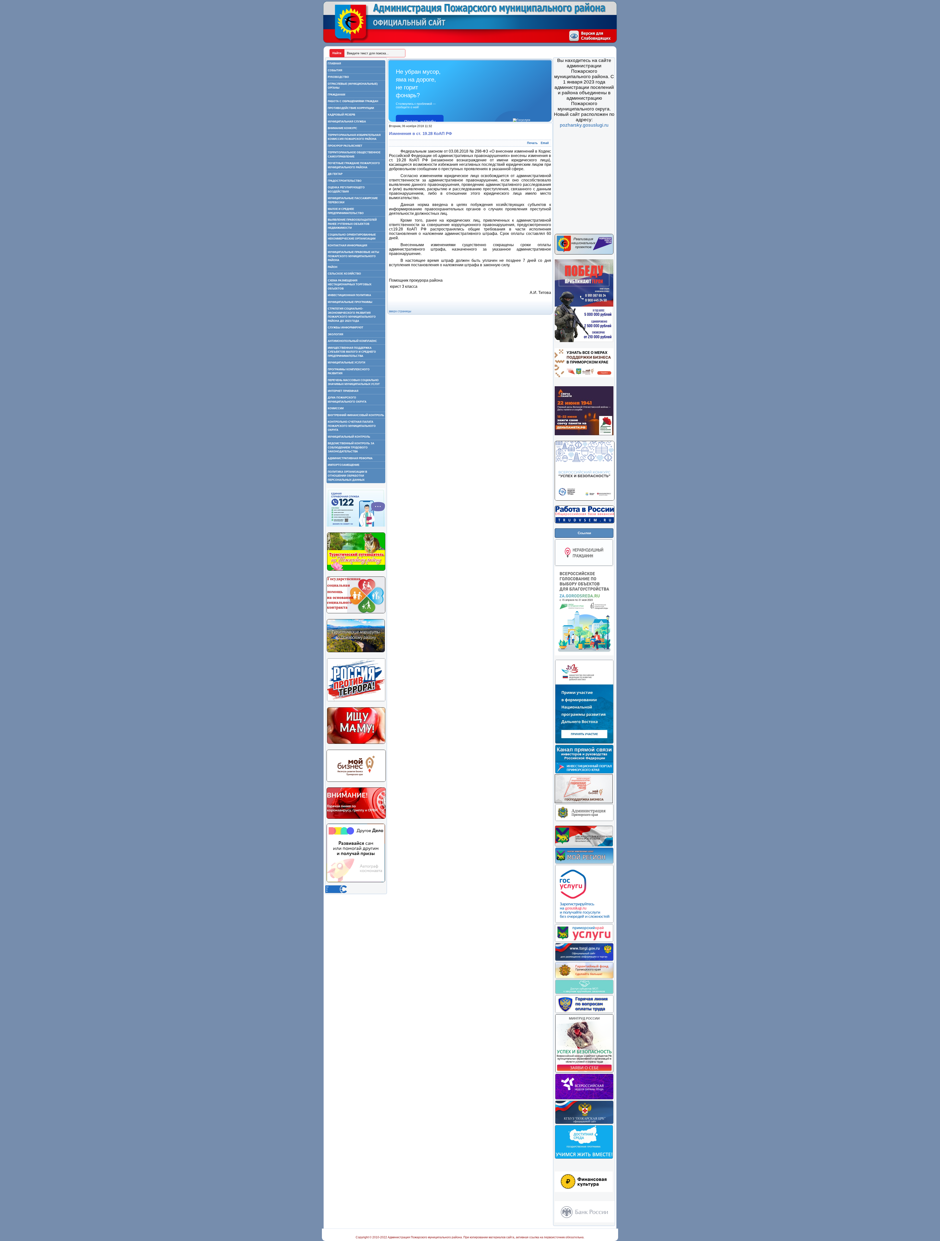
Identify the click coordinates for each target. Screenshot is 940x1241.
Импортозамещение (343, 464)
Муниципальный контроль (349, 436)
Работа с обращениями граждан (353, 101)
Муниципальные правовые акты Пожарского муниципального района (353, 256)
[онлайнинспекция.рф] (584, 1012)
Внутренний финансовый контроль (356, 415)
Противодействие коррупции (351, 108)
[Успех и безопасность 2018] (584, 1071)
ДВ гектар (335, 173)
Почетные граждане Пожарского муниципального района (354, 165)
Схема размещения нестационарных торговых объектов (349, 284)
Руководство (338, 76)
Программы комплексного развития (349, 371)
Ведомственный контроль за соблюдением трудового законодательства (351, 447)
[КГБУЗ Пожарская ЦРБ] (584, 1123)
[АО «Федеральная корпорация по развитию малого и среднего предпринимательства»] (584, 993)
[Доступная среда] (584, 1158)
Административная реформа (350, 458)
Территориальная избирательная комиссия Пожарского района (354, 137)
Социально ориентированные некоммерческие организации (352, 236)
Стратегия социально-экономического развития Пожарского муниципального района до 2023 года (352, 314)
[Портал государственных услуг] (584, 922)
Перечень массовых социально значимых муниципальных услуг (354, 382)
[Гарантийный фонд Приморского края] (584, 977)
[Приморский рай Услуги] (584, 941)
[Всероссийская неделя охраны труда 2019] (584, 1098)
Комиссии (336, 408)
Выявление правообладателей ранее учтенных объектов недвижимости (352, 223)
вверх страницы (400, 311)
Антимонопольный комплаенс (352, 340)
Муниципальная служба (347, 121)
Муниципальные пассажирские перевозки (353, 200)
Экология (335, 334)
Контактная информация (347, 245)
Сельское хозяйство (344, 273)
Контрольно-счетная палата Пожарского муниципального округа (352, 425)
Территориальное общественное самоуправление (354, 154)
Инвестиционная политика (349, 295)
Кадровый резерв (341, 114)
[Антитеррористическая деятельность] (356, 700)
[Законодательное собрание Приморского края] (584, 845)
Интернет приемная (343, 390)
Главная (334, 63)
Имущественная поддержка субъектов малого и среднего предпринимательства (352, 351)
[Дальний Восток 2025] (584, 743)
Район (332, 266)
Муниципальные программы (350, 302)
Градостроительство (345, 180)
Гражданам (336, 94)
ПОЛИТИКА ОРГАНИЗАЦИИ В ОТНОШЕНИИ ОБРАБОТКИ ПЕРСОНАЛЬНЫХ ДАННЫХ (347, 475)
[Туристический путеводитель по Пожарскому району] (356, 570)
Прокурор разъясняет (345, 145)
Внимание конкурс (342, 128)
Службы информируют (345, 327)
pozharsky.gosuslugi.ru (584, 125)
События (335, 70)
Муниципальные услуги (346, 362)
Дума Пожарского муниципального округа (347, 399)
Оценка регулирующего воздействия (346, 189)
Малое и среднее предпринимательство (346, 211)
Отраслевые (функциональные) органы (353, 85)
